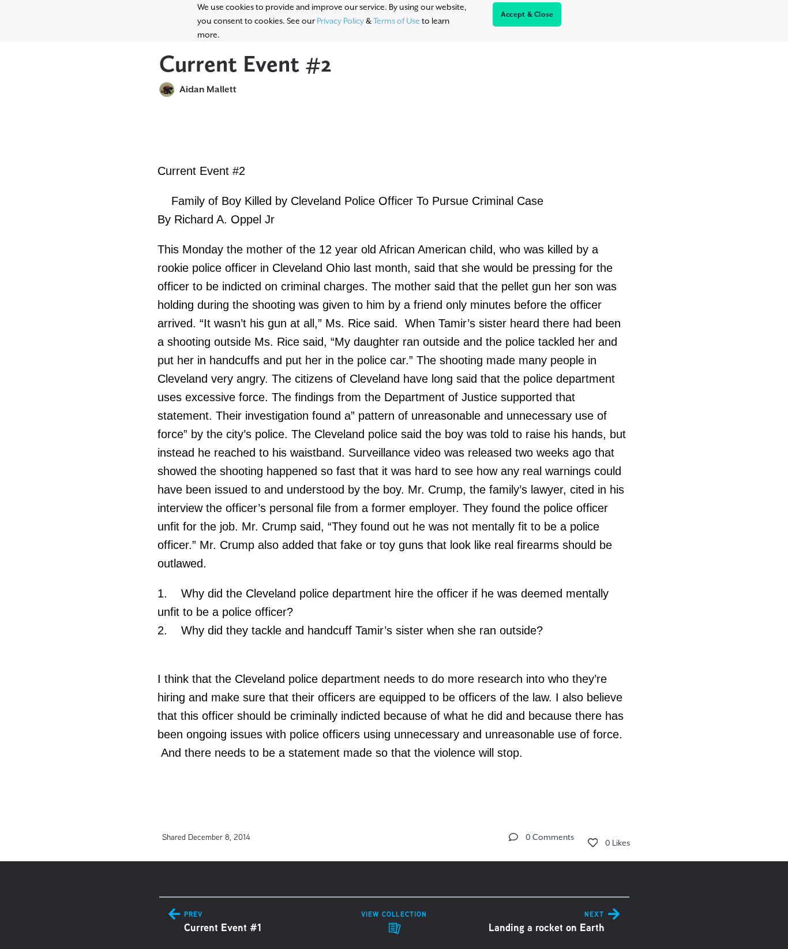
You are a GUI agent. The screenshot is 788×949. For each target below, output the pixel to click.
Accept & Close (527, 14)
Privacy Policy (340, 20)
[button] (513, 837)
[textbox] (394, 450)
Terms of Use (396, 20)
